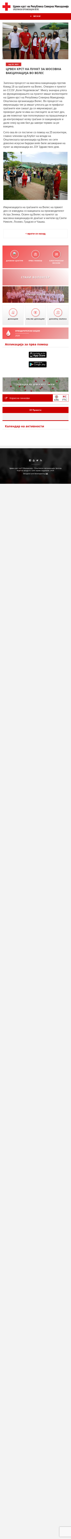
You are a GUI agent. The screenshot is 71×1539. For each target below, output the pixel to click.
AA (47, 473)
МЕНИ (37, 16)
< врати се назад (35, 233)
